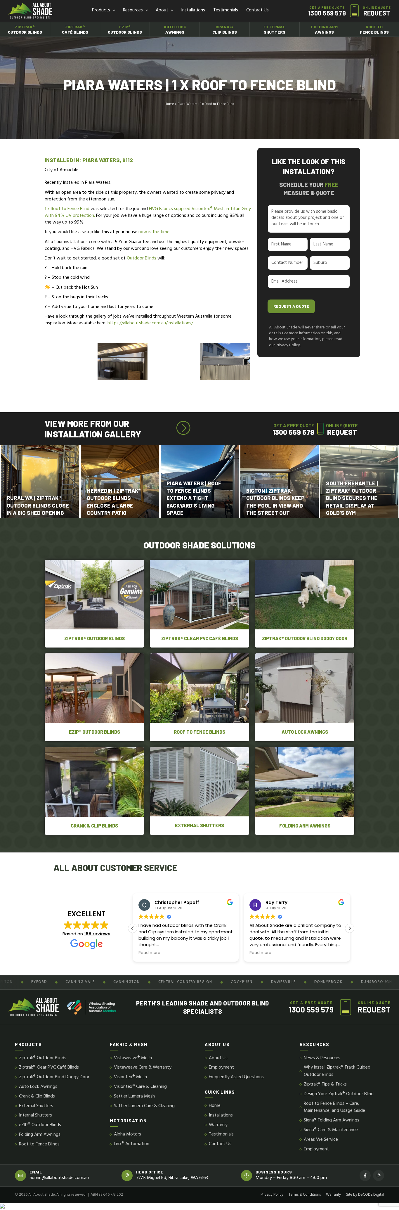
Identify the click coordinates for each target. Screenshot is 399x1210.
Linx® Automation (131, 1144)
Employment (221, 1067)
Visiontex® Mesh (130, 1077)
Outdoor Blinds (141, 258)
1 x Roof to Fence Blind (68, 209)
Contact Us (257, 10)
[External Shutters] (199, 791)
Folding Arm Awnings (39, 1134)
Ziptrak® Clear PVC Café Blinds (49, 1067)
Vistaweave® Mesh (133, 1058)
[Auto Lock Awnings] (304, 697)
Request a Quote (291, 306)
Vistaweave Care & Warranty (142, 1067)
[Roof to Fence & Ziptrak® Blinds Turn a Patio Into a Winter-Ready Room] (359, 481)
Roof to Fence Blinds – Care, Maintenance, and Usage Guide (334, 1107)
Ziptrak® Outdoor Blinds (42, 1058)
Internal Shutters (35, 1115)
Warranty (218, 1125)
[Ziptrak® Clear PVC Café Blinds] (199, 604)
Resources (133, 10)
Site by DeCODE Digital (365, 1195)
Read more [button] (149, 952)
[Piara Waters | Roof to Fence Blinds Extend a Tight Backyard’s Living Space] (40, 481)
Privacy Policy (272, 1195)
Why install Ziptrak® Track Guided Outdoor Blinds (337, 1071)
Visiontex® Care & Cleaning (140, 1086)
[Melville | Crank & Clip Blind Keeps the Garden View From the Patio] (279, 481)
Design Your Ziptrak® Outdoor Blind (339, 1094)
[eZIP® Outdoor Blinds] (94, 697)
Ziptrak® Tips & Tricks (325, 1084)
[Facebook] (365, 1175)
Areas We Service (321, 1139)
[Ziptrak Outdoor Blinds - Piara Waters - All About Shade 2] (174, 361)
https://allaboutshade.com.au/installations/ (150, 323)
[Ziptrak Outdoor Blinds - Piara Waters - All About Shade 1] (71, 361)
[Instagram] (378, 1175)
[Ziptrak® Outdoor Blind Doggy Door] (304, 604)
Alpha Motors (127, 1134)
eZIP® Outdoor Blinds (40, 1125)
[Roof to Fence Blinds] (199, 697)
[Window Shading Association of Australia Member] (91, 1007)
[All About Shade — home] (30, 11)
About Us (218, 1058)
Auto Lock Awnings (38, 1086)
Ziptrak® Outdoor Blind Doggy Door (54, 1077)
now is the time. (154, 232)
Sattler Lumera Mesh (134, 1096)
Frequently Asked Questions (236, 1077)
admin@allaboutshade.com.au (59, 1178)
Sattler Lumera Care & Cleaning (144, 1106)
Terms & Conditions (305, 1195)
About (162, 10)
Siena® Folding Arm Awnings (331, 1120)
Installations (193, 10)
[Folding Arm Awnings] (304, 791)
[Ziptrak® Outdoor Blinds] (94, 604)
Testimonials (225, 10)
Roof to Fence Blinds (39, 1144)
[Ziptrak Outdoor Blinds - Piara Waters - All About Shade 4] (123, 361)
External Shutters (36, 1106)
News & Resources (322, 1058)
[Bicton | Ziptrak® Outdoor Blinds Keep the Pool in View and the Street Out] (120, 481)
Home (169, 104)
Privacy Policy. (288, 345)
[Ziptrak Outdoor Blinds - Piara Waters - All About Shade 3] (225, 361)
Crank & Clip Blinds (37, 1096)
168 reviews (97, 934)
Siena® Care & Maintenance (331, 1130)
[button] (349, 928)
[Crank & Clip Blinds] (94, 791)
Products (101, 10)
